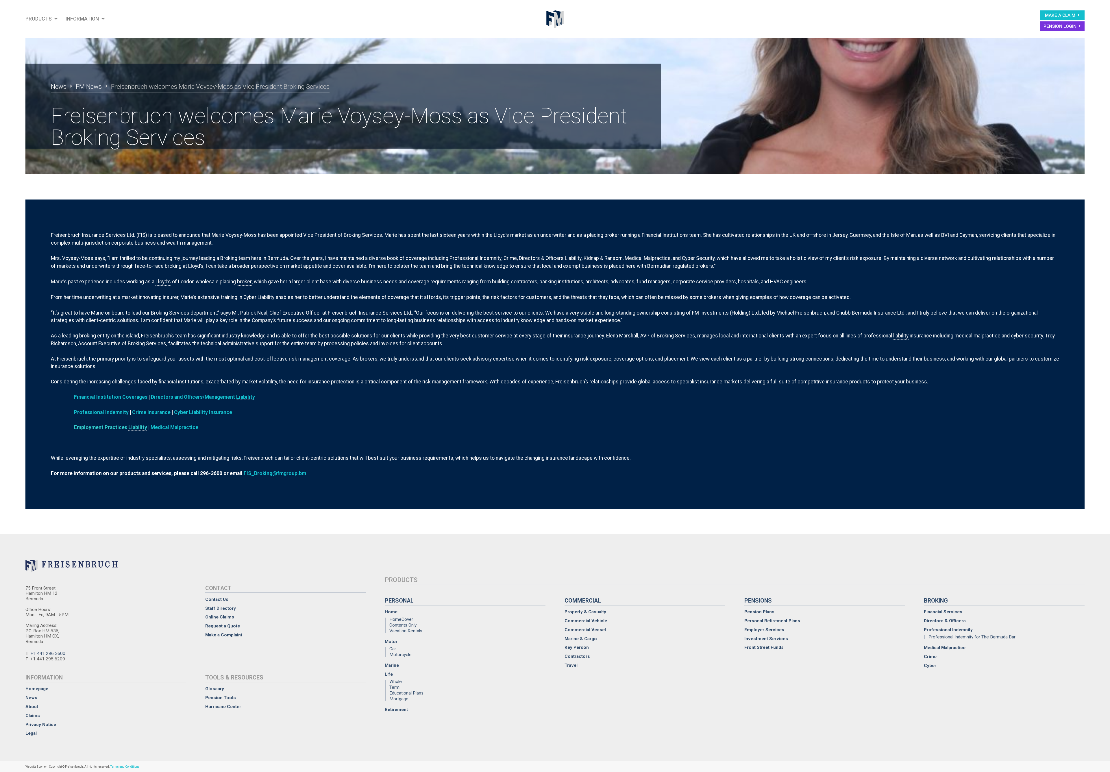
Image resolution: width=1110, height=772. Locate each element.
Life (389, 674)
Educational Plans (406, 693)
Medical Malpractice (174, 427)
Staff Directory (220, 608)
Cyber (930, 666)
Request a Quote (222, 626)
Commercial (583, 600)
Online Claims (219, 617)
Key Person (577, 647)
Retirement (396, 710)
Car (392, 649)
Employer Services (764, 630)
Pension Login (1061, 26)
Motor (391, 642)
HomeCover (401, 620)
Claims (32, 716)
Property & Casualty (585, 612)
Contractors (577, 656)
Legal (31, 733)
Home (391, 612)
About (31, 707)
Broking (936, 600)
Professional (101, 412)
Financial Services (943, 612)
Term (394, 687)
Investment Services (766, 639)
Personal (399, 600)
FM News (89, 86)
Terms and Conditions (125, 766)
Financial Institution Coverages (110, 397)
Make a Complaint (223, 635)
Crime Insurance (151, 412)
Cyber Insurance (203, 412)
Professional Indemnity (948, 630)
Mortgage (398, 698)
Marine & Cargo (581, 639)
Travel (571, 665)
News (58, 86)
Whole (395, 682)
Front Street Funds (764, 647)
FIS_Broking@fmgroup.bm (275, 473)
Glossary (214, 689)
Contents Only (403, 625)
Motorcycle (400, 654)
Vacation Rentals (405, 630)
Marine (392, 665)
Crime (930, 657)
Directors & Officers (945, 621)
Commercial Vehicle (586, 621)
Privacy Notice (40, 725)
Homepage (36, 689)
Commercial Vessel (585, 630)
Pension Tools (220, 698)
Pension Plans (759, 612)
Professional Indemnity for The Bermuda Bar (971, 637)
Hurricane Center (223, 707)
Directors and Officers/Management (203, 397)
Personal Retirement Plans (772, 621)
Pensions (758, 600)
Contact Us (216, 599)
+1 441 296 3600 (48, 653)
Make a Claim (1060, 15)
